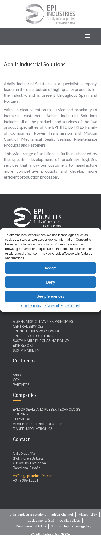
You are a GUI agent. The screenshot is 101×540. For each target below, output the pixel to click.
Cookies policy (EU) (40, 520)
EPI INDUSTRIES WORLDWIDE (36, 331)
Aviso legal (72, 306)
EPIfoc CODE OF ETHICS (33, 336)
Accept (50, 267)
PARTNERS (21, 385)
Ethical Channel (62, 515)
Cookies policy (31, 306)
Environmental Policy (31, 526)
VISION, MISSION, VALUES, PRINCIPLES (43, 321)
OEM (17, 380)
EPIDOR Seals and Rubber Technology (46, 409)
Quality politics (69, 520)
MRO (17, 375)
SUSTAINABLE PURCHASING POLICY (41, 340)
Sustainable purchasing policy (71, 526)
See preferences (50, 296)
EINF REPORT (23, 345)
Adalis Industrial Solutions (38, 424)
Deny (50, 282)
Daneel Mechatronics (33, 428)
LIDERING (20, 414)
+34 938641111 (25, 480)
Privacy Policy (53, 306)
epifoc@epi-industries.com (33, 476)
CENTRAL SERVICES (28, 326)
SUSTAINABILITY (26, 350)
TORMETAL (22, 419)
